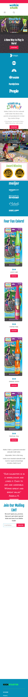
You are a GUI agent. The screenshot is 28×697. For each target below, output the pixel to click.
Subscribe (20, 525)
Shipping (5, 695)
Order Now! (14, 127)
